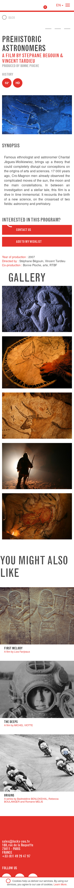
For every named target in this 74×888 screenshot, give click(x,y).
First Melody (13, 648)
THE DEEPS (11, 722)
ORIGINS (9, 795)
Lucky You (11, 5)
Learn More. (60, 884)
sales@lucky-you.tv (16, 841)
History (7, 74)
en (59, 5)
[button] (37, 230)
